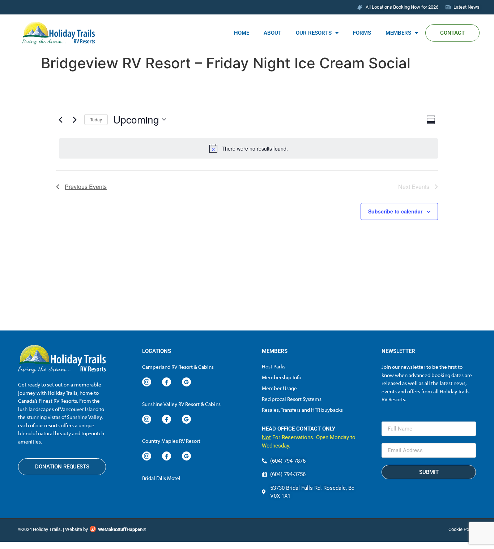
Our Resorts (314, 33)
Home (241, 33)
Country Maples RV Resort (171, 440)
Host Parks (273, 366)
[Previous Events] (60, 119)
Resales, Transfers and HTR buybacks (302, 409)
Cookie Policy (462, 529)
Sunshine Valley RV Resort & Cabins (181, 404)
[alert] (248, 148)
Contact (452, 33)
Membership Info (281, 377)
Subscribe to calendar (395, 211)
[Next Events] (74, 119)
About (272, 33)
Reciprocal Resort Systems (291, 398)
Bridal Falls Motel (161, 478)
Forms (362, 33)
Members (398, 33)
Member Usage (279, 388)
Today (96, 119)
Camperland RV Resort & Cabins (178, 366)
